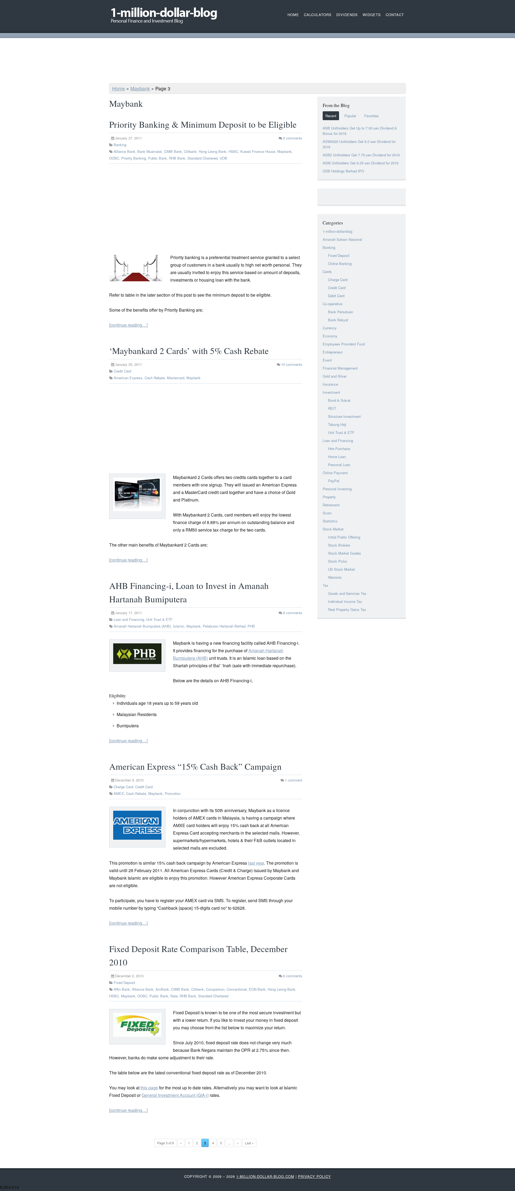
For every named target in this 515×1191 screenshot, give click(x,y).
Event (327, 360)
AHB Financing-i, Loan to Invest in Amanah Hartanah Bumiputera (189, 592)
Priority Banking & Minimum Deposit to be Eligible (203, 124)
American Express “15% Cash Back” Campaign (195, 766)
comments (292, 138)
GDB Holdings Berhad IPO (343, 171)
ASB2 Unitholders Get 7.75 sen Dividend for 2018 (361, 154)
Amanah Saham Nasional (342, 239)
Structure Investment (344, 416)
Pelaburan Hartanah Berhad (224, 626)
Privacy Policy (314, 1176)
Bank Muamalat (149, 151)
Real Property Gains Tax (347, 609)
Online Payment (335, 472)
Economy (330, 335)
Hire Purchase (339, 448)
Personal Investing (337, 488)
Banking (120, 144)
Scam (327, 512)
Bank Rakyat (338, 319)
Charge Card (123, 786)
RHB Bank (177, 158)
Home (118, 88)
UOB (223, 158)
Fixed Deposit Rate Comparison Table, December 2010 (198, 955)
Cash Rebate (155, 377)
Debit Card (336, 295)
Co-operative (332, 303)
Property (329, 496)
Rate (174, 995)
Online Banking (340, 263)
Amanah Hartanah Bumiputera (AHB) (142, 626)
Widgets (372, 14)
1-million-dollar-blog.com (265, 1176)
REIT (332, 408)
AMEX (119, 793)
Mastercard (175, 377)
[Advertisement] (257, 61)
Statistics (330, 520)
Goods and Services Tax (347, 593)
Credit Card (122, 371)
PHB (251, 626)
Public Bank (157, 158)
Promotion (173, 793)
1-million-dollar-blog (337, 231)
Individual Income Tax (345, 601)
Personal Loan (339, 464)
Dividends (347, 14)
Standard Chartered (202, 158)
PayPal (333, 480)
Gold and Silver (335, 376)
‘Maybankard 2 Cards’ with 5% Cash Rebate (189, 350)
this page (149, 1088)
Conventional (237, 989)
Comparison (215, 989)
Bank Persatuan (340, 311)
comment (293, 780)
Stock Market (333, 529)
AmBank (162, 989)
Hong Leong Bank (212, 151)
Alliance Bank (124, 151)
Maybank (140, 88)
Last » (249, 1143)
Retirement (331, 504)
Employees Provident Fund (344, 343)
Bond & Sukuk (339, 400)
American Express (128, 377)
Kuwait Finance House (257, 151)
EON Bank (257, 989)
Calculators (318, 14)
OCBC (114, 158)
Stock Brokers (339, 545)
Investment (331, 392)
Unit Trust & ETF (159, 619)
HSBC (233, 151)
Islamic (178, 626)
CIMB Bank (173, 151)
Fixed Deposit (124, 982)
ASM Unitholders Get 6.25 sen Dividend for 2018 (360, 162)
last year (256, 863)
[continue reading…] (128, 325)
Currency (330, 327)
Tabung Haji (337, 424)
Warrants (335, 577)
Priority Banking (133, 158)
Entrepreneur (333, 352)
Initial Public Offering (344, 537)
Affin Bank (122, 989)
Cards (327, 271)
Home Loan (337, 456)
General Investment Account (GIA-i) (175, 1095)
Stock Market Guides (344, 553)
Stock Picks (337, 561)
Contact (395, 14)
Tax (325, 585)
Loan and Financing (129, 619)
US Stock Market (341, 569)
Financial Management (340, 368)
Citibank (190, 151)
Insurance (330, 384)
